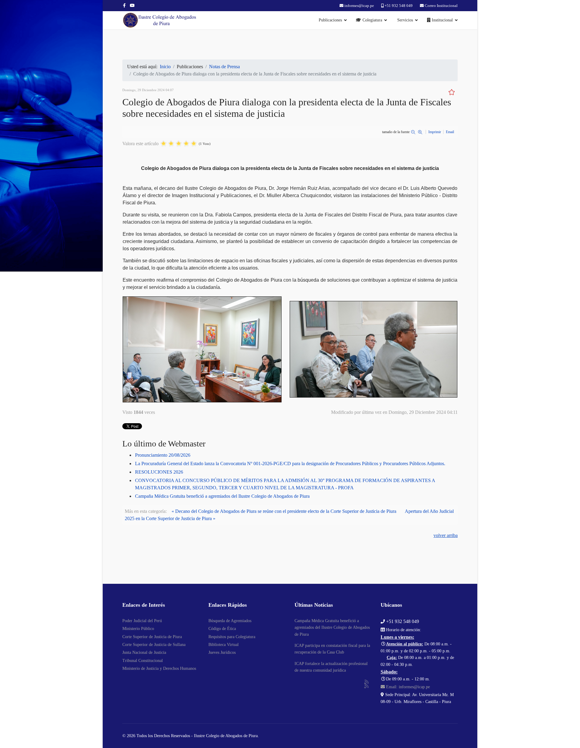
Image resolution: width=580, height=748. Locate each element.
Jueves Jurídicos (222, 652)
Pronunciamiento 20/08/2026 (162, 455)
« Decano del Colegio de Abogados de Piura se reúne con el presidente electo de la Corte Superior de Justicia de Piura (284, 511)
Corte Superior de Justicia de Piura (152, 637)
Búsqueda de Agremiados (229, 621)
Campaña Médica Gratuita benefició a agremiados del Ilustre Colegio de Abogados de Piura (222, 496)
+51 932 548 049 (399, 6)
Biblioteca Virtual (223, 644)
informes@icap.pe (359, 6)
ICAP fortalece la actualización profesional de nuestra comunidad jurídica (331, 667)
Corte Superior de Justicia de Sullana (153, 644)
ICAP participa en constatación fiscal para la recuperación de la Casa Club (332, 648)
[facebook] (124, 5)
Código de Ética (222, 628)
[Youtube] (132, 5)
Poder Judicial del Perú (142, 621)
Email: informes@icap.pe (407, 687)
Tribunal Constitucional (142, 660)
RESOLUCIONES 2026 (159, 472)
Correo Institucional (441, 6)
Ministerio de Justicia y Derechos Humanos (159, 668)
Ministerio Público (138, 628)
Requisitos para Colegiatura (231, 637)
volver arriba (445, 535)
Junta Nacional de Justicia (144, 652)
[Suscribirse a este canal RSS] (366, 682)
